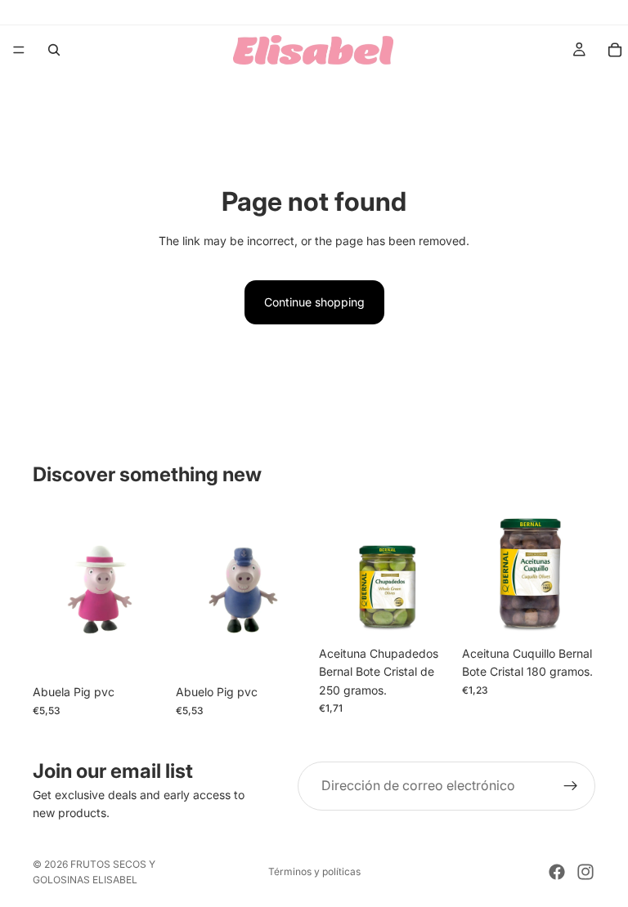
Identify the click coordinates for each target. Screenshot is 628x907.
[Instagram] (585, 872)
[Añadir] (140, 652)
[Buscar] (54, 50)
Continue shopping (314, 302)
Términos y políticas (314, 871)
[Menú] (19, 50)
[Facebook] (557, 872)
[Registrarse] (571, 786)
